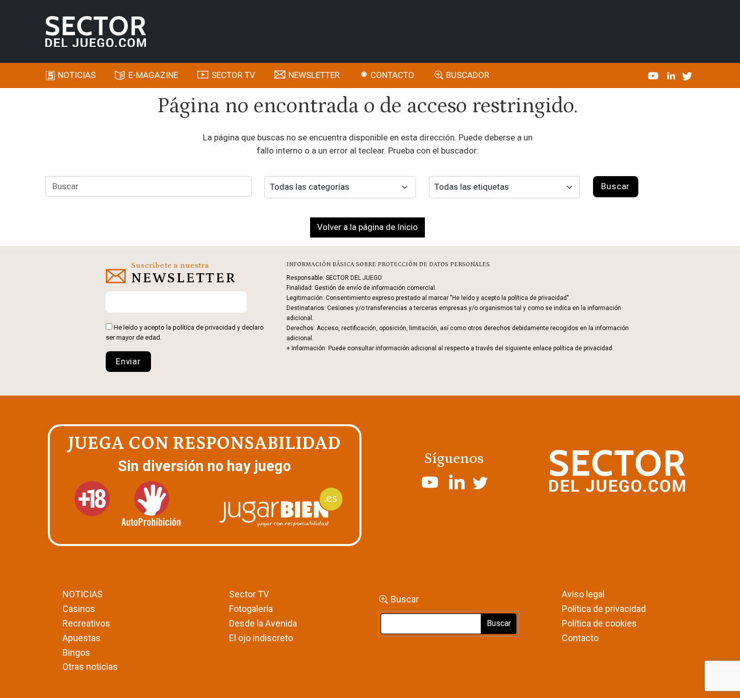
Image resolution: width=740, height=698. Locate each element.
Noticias (77, 75)
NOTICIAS (82, 594)
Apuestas (81, 638)
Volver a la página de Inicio (367, 227)
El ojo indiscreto (261, 638)
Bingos (76, 652)
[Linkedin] (672, 75)
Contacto (392, 75)
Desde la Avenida (263, 623)
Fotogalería (251, 608)
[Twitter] (687, 75)
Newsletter (314, 75)
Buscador (467, 75)
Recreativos (86, 623)
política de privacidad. (583, 348)
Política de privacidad (604, 608)
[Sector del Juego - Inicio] (95, 31)
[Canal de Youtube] (654, 75)
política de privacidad (204, 327)
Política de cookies (599, 623)
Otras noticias (90, 666)
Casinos (78, 608)
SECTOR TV (233, 75)
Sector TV (249, 594)
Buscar (405, 599)
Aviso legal (583, 594)
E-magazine (153, 75)
